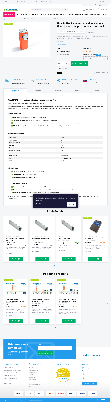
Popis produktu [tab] (15, 90)
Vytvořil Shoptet (92, 400)
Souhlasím (71, 204)
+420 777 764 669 (89, 371)
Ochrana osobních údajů (9, 375)
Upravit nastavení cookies (36, 400)
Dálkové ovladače (25, 1)
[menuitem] (9, 14)
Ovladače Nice (44, 1)
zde (41, 200)
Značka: (91, 32)
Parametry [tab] (37, 90)
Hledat (66, 9)
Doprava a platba (7, 383)
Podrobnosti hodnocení (79, 31)
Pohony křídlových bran (34, 382)
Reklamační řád (7, 381)
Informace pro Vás (14, 1)
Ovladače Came (35, 1)
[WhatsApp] (83, 378)
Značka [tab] (96, 90)
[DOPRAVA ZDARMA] (95, 226)
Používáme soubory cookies (10, 378)
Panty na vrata (53, 1)
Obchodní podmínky (8, 367)
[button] (54, 265)
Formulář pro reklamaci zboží (10, 372)
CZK (103, 2)
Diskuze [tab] (77, 90)
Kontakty (5, 1)
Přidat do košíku (77, 63)
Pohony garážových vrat (34, 386)
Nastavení (38, 203)
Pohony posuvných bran (34, 384)
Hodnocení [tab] (58, 90)
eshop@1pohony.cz (90, 368)
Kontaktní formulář (89, 383)
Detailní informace (61, 44)
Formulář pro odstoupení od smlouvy (12, 370)
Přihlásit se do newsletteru (45, 353)
